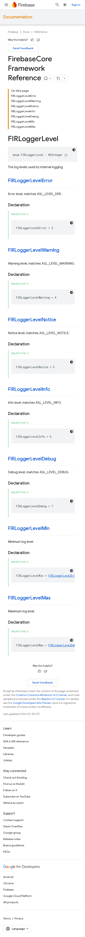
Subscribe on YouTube (16, 796)
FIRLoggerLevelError (30, 181)
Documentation (17, 17)
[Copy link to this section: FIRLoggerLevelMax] (55, 598)
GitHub (7, 760)
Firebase (13, 32)
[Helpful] (32, 40)
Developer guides (14, 735)
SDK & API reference (15, 741)
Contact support (13, 820)
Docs (26, 32)
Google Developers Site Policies (32, 703)
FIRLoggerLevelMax (29, 598)
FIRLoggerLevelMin (28, 528)
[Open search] (57, 4)
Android (8, 877)
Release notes (11, 839)
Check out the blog (15, 777)
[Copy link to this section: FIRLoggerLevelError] (56, 181)
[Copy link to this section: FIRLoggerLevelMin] (53, 528)
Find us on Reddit (14, 784)
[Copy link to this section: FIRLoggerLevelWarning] (63, 250)
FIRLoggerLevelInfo (29, 389)
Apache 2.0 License (53, 699)
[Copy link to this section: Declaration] (33, 205)
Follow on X (10, 790)
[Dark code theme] (74, 150)
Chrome (8, 883)
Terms (7, 918)
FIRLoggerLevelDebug (32, 459)
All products (10, 902)
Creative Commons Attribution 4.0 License (41, 695)
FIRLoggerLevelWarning (33, 250)
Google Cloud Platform (17, 896)
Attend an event (13, 803)
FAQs (6, 851)
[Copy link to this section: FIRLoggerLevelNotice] (60, 320)
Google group (12, 832)
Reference (40, 32)
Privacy (18, 918)
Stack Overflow (13, 826)
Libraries (8, 754)
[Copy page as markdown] (58, 78)
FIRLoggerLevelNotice (32, 320)
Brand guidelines (13, 845)
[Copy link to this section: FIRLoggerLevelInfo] (54, 389)
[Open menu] (6, 4)
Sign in (76, 5)
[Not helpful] (38, 40)
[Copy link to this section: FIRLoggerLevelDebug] (60, 459)
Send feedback (23, 48)
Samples (8, 747)
